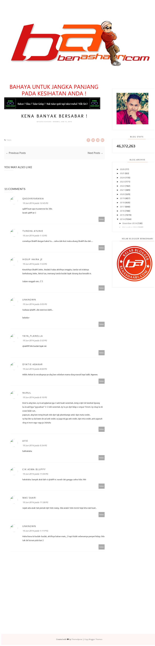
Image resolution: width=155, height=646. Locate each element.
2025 (122, 173)
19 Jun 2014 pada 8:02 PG (34, 369)
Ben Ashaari (45, 122)
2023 (122, 181)
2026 (122, 169)
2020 (122, 194)
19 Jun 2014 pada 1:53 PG (34, 264)
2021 (122, 190)
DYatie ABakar (32, 364)
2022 (122, 186)
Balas (101, 219)
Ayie (25, 440)
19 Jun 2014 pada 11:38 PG (35, 502)
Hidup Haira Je (32, 259)
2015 (122, 215)
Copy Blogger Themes (93, 639)
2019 (122, 198)
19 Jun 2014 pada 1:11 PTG (35, 531)
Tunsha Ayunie (32, 230)
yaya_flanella (32, 335)
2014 (122, 219)
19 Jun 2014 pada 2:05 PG (34, 304)
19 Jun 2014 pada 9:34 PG (34, 445)
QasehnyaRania (33, 198)
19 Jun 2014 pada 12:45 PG (35, 203)
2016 (122, 211)
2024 (122, 177)
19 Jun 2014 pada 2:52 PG (34, 340)
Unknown (29, 299)
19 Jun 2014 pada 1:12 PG (34, 235)
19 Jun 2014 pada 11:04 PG (35, 474)
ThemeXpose (77, 639)
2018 (122, 202)
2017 (122, 206)
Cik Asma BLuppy (34, 469)
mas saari (29, 497)
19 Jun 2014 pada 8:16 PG (34, 397)
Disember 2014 (129, 223)
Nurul (26, 392)
